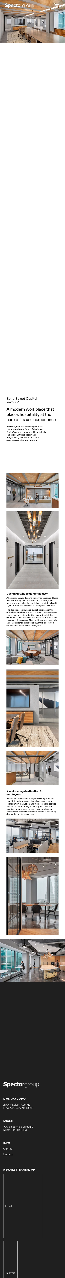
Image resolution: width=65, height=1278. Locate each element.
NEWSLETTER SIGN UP (19, 1169)
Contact (8, 1148)
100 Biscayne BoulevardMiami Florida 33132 (18, 1128)
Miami (8, 1121)
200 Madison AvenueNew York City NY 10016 (18, 1106)
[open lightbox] (32, 492)
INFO (6, 1143)
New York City (14, 1099)
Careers (8, 1153)
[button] (56, 6)
